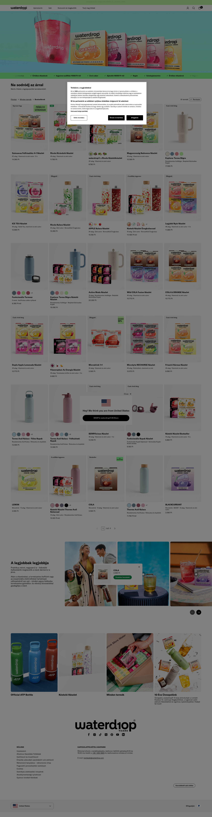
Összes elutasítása (116, 118)
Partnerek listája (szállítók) (79, 111)
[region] (107, 103)
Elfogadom (134, 118)
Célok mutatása (79, 118)
